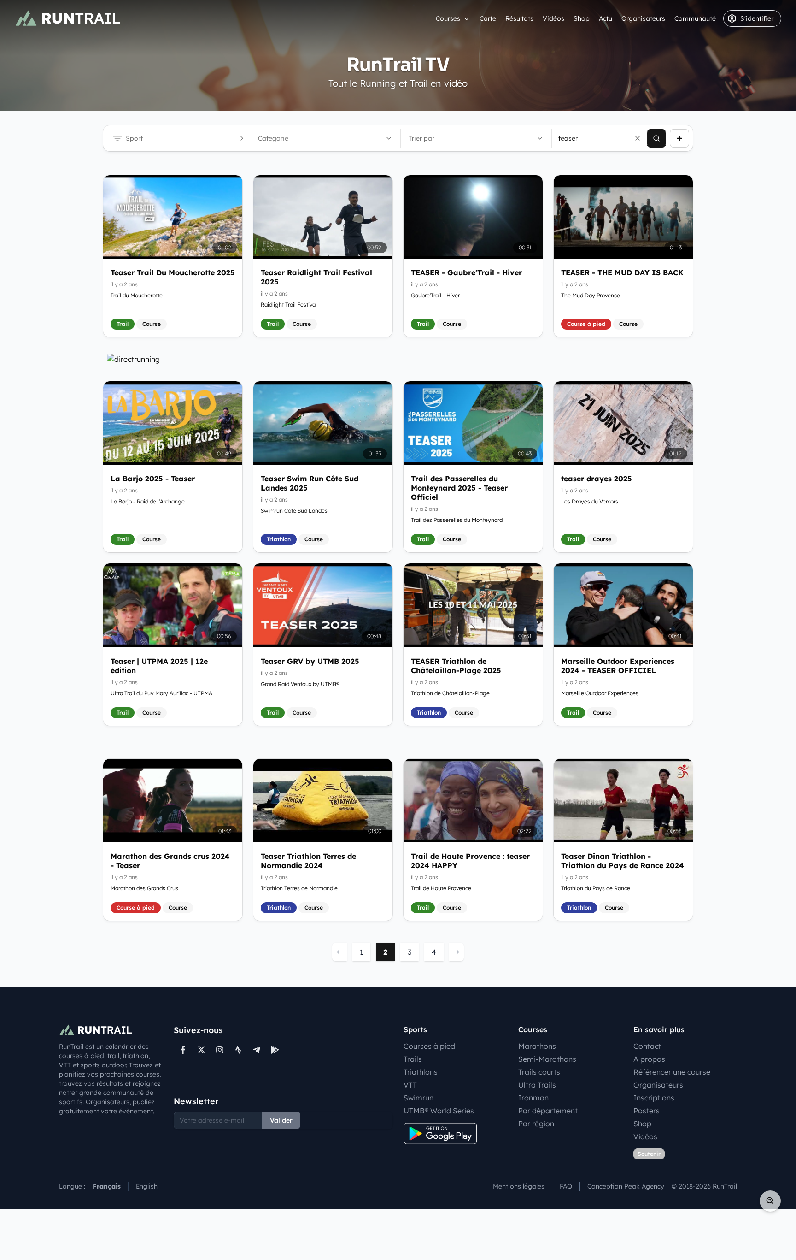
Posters (646, 1110)
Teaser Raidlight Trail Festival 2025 (316, 277)
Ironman (533, 1097)
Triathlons (421, 1072)
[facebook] (183, 1050)
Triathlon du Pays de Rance (595, 888)
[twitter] (201, 1050)
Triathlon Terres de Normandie (299, 888)
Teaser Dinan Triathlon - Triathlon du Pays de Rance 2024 (622, 861)
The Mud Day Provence (590, 295)
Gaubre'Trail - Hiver (435, 295)
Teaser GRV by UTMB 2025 (310, 661)
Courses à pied (429, 1046)
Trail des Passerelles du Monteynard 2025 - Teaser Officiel (459, 488)
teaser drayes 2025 (596, 478)
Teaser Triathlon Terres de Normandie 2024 (308, 861)
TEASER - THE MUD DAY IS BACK (622, 272)
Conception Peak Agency (625, 1186)
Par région (536, 1123)
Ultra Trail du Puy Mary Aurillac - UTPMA (161, 693)
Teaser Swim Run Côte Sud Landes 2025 (309, 483)
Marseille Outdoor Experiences (599, 693)
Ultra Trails (537, 1084)
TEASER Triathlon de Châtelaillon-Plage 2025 (456, 666)
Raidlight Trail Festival (289, 304)
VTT (410, 1084)
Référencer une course (671, 1072)
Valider (281, 1120)
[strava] (238, 1050)
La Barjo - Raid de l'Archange (148, 501)
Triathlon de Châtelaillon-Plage (450, 693)
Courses (448, 18)
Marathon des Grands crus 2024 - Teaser (170, 861)
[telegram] (256, 1050)
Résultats (519, 18)
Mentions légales (518, 1186)
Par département (548, 1110)
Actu (605, 18)
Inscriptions (653, 1097)
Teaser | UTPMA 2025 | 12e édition (159, 666)
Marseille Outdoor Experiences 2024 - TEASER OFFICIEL (617, 666)
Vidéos (553, 18)
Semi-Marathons (547, 1059)
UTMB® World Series (439, 1110)
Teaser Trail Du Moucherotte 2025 (173, 272)
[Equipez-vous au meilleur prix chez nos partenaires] (398, 359)
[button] (637, 138)
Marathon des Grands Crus (144, 888)
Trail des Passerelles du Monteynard (457, 519)
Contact (647, 1046)
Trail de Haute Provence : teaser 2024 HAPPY (470, 861)
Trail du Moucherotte (137, 295)
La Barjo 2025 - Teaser (153, 478)
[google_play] (275, 1050)
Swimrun (418, 1097)
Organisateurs (643, 18)
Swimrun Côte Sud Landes (294, 510)
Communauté (695, 18)
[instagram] (220, 1050)
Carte (488, 18)
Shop (582, 18)
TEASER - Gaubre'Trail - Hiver (466, 272)
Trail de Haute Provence (441, 888)
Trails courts (539, 1072)
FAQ (566, 1186)
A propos (649, 1059)
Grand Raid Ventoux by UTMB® (300, 683)
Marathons (537, 1046)
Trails (413, 1059)
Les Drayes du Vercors (589, 501)
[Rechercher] (656, 138)
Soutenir (649, 1153)
